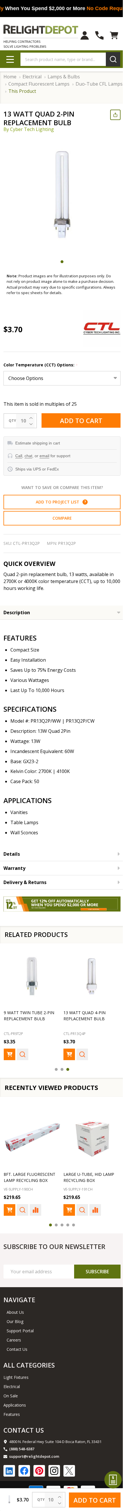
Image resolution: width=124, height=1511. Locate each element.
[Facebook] (24, 1472)
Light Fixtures (16, 1378)
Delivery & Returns (24, 882)
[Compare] (35, 1211)
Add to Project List (58, 502)
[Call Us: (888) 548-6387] (95, 35)
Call (18, 455)
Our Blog (15, 1322)
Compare (59, 518)
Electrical (11, 1387)
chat (28, 455)
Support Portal (20, 1332)
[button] (82, 502)
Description (16, 612)
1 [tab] (60, 261)
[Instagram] (54, 1472)
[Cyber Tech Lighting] (97, 328)
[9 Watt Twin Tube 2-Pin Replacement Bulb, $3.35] (31, 975)
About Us (15, 1313)
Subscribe (93, 1273)
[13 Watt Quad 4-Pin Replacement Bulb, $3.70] (88, 975)
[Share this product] (111, 115)
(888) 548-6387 (21, 1450)
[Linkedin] (9, 1472)
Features (11, 1415)
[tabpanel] (62, 195)
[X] (69, 1472)
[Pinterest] (39, 1472)
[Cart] (109, 35)
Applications (14, 1406)
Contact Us (17, 1350)
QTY (12, 421)
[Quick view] (22, 1051)
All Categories (29, 1366)
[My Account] (80, 35)
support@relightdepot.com (34, 1457)
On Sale (10, 1397)
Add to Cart (79, 420)
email (44, 455)
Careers (14, 1341)
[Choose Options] (9, 1051)
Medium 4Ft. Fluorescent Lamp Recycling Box (24, 1175)
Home (9, 77)
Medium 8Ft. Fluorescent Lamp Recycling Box (81, 1175)
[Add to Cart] (9, 1211)
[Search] (109, 59)
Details (11, 854)
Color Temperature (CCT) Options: (40, 365)
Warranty (14, 868)
